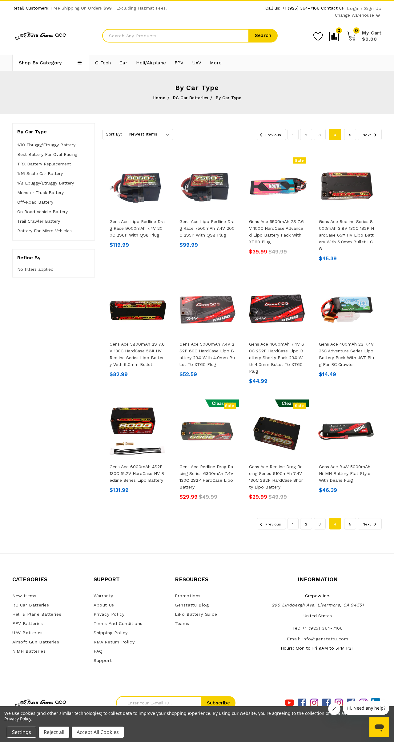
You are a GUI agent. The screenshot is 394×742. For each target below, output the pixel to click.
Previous (272, 135)
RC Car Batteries (30, 604)
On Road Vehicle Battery (42, 211)
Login (353, 8)
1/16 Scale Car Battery (40, 173)
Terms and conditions (118, 623)
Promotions (188, 595)
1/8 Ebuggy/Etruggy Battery (45, 182)
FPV (179, 63)
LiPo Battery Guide (196, 614)
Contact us (332, 8)
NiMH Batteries (29, 651)
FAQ (98, 651)
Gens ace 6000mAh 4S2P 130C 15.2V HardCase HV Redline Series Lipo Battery (137, 473)
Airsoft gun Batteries (35, 641)
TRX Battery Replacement (44, 163)
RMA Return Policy (114, 641)
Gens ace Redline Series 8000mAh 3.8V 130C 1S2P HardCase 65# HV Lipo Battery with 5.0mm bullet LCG (346, 235)
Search (263, 35)
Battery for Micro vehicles (44, 230)
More (216, 63)
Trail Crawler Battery (38, 221)
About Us (104, 604)
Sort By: (114, 134)
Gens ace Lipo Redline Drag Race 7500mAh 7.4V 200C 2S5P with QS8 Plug (207, 228)
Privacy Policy (109, 614)
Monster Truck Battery (40, 192)
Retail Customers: (31, 8)
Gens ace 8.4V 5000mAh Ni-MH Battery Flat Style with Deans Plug (344, 473)
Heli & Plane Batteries (36, 614)
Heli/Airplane (151, 63)
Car (123, 63)
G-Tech (103, 63)
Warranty (103, 595)
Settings (21, 732)
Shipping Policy (111, 632)
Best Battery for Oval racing (47, 154)
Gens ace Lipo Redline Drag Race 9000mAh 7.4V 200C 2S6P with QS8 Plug (137, 228)
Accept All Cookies (98, 732)
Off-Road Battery (35, 202)
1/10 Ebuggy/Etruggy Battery (46, 144)
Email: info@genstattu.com (317, 638)
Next (367, 135)
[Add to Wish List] (318, 35)
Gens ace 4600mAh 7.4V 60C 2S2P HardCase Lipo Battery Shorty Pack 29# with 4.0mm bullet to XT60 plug (276, 358)
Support (103, 660)
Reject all (54, 732)
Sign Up (373, 8)
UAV (196, 63)
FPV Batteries (27, 623)
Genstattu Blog (192, 604)
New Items (24, 595)
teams (182, 623)
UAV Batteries (27, 632)
